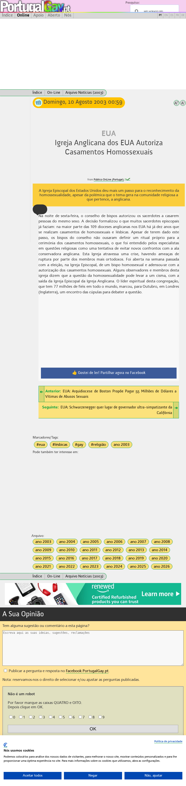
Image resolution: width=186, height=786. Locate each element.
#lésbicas (60, 444)
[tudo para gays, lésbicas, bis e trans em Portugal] (48, 6)
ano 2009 (43, 550)
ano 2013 (136, 550)
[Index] (15, 92)
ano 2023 (91, 566)
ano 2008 (162, 542)
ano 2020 (160, 558)
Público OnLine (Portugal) (109, 179)
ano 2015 (43, 558)
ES (171, 15)
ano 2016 (66, 558)
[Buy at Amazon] (93, 604)
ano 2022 (67, 566)
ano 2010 (67, 550)
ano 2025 (138, 566)
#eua (41, 444)
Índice (7, 15)
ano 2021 (43, 566)
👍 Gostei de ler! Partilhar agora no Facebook (109, 373)
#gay (79, 444)
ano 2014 (159, 550)
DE (183, 15)
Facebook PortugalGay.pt (87, 671)
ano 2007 (138, 542)
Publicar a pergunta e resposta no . (58, 671)
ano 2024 (114, 566)
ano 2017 (89, 558)
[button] (40, 209)
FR (177, 15)
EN (166, 15)
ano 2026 (162, 566)
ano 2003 (122, 444)
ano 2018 (113, 558)
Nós (67, 15)
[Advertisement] (93, 54)
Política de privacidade (168, 741)
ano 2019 (136, 558)
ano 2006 (115, 542)
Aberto (54, 15)
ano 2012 (113, 550)
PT (160, 15)
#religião (98, 444)
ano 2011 (90, 550)
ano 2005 (91, 542)
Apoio (38, 15)
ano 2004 (67, 542)
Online (23, 15)
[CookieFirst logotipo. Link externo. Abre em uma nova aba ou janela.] (5, 745)
